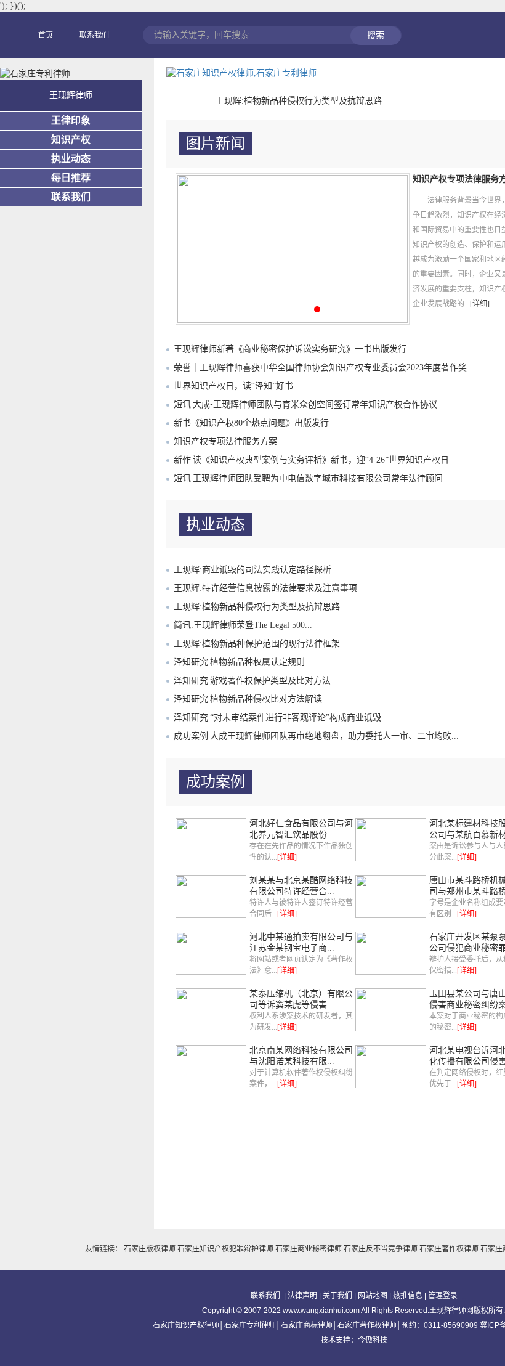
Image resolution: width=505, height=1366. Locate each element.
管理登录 (443, 1295)
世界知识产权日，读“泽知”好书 (233, 386)
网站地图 (372, 1295)
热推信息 (407, 1295)
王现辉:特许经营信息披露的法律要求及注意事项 (265, 588)
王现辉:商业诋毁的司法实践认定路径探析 (252, 569)
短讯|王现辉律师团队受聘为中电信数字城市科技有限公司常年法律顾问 (308, 478)
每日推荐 (71, 178)
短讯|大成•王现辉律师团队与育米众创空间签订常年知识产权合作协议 (305, 404)
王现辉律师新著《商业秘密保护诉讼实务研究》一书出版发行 (290, 349)
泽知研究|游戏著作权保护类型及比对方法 (252, 680)
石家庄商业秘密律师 (309, 1249)
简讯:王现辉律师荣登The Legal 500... (243, 625)
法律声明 (302, 1295)
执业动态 (71, 158)
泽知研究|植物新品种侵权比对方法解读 (248, 699)
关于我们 (337, 1295)
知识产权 (71, 139)
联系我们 (94, 35)
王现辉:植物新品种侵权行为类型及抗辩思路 (299, 100)
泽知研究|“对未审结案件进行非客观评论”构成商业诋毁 (277, 717)
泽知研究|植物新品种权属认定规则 (239, 662)
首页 (45, 35)
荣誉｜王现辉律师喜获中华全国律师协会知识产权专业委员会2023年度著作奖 (320, 367)
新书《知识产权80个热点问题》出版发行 (251, 423)
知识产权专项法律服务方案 (225, 441)
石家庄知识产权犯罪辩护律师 (226, 1249)
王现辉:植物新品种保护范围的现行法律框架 (257, 643)
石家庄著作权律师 (449, 1249)
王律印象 (71, 120)
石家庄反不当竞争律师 (381, 1249)
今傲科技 (372, 1340)
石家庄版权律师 (150, 1249)
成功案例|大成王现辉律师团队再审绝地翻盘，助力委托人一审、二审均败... (316, 736)
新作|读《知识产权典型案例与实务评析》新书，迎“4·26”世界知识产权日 (311, 460)
